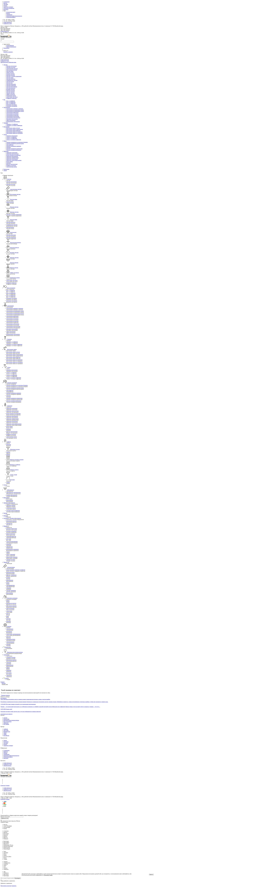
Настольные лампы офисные (13, 130)
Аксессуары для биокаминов (13, 634)
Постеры (8, 618)
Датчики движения (11, 590)
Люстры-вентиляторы (11, 86)
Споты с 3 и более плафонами (13, 139)
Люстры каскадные (11, 84)
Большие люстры (10, 89)
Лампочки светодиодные (12, 153)
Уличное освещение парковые (13, 146)
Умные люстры (10, 72)
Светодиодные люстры (12, 68)
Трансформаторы (10, 585)
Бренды (5, 3)
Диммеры (8, 587)
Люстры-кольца (10, 81)
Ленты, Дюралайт (10, 554)
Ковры (8, 600)
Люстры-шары (9, 71)
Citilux (5, 734)
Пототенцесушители (11, 660)
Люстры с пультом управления (13, 76)
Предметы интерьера (12, 598)
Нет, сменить (6, 30)
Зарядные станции (10, 505)
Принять (151, 874)
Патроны (8, 162)
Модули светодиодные (11, 164)
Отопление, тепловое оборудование (12, 518)
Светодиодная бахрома (12, 541)
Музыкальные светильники (13, 121)
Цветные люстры (10, 75)
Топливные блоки (10, 639)
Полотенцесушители (11, 520)
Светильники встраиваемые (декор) (15, 110)
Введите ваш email (5, 816)
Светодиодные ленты (11, 166)
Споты (5, 134)
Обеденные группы (15, 449)
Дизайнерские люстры (11, 80)
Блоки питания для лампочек (13, 155)
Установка (5, 741)
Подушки (12, 479)
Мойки (8, 667)
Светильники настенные (12, 113)
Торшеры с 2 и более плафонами (14, 125)
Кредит (8, 13)
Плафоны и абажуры (11, 98)
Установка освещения (8, 8)
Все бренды (6, 735)
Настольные (6, 126)
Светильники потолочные (12, 116)
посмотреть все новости (6, 714)
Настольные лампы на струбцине (14, 133)
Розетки (8, 577)
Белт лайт (8, 539)
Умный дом (6, 562)
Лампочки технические (12, 159)
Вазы (7, 616)
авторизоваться (10, 45)
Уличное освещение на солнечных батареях (17, 142)
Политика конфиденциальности (14, 16)
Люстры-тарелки (10, 91)
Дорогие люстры (10, 93)
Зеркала (8, 452)
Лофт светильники (10, 120)
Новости (5, 751)
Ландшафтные (9, 144)
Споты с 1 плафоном (11, 137)
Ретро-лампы (9, 161)
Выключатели (9, 580)
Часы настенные (10, 608)
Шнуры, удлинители (11, 575)
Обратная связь (12, 62)
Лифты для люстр (10, 94)
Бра (4, 99)
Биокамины (9, 631)
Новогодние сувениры (11, 557)
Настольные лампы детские (13, 128)
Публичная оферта (10, 17)
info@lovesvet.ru (4, 62)
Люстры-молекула (10, 79)
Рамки (7, 582)
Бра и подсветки (11, 287)
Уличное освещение (12, 382)
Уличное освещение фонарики (13, 150)
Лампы (8, 551)
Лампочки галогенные (11, 152)
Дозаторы (8, 662)
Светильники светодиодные (13, 117)
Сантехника (6, 654)
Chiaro (5, 733)
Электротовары (11, 567)
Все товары (6, 724)
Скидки (7, 678)
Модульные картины (11, 605)
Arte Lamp (5, 730)
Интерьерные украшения (12, 549)
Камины (9, 626)
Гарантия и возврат (8, 745)
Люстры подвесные (11, 85)
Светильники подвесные (12, 115)
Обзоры (5, 753)
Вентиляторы (9, 500)
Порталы (8, 636)
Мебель (9, 441)
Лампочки (5, 151)
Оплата (5, 5)
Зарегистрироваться (11, 46)
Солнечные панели (11, 508)
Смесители (9, 675)
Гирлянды (8, 544)
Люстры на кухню (10, 67)
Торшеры (5, 122)
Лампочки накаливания (12, 156)
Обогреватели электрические (13, 492)
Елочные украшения (11, 531)
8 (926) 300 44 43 (5, 31)
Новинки (5, 515)
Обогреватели (10, 489)
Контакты (5, 9)
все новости (3, 698)
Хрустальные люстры (11, 70)
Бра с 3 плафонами (10, 103)
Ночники (8, 621)
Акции (5, 170)
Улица (4, 141)
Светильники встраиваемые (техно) (15, 111)
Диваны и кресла (14, 469)
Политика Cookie (48, 875)
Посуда (8, 613)
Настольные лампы (12, 349)
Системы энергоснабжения (13, 510)
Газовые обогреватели (11, 495)
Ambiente (5, 729)
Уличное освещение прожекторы (14, 148)
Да (1, 30)
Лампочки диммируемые (12, 157)
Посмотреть (6, 48)
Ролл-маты (9, 672)
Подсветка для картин (11, 106)
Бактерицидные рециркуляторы (15, 652)
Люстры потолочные (11, 66)
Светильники (6, 107)
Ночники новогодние (11, 528)
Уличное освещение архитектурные (15, 143)
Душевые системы (10, 657)
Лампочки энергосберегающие (13, 160)
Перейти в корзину (8, 52)
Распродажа (6, 169)
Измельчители (9, 665)
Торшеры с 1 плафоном (12, 124)
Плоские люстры (10, 73)
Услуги (5, 484)
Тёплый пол (9, 523)
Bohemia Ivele (6, 731)
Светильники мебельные (12, 112)
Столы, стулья (13, 474)
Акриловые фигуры (11, 536)
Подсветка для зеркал (11, 104)
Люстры (5, 64)
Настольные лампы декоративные (14, 129)
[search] (1, 40)
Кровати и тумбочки (15, 464)
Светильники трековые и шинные (14, 108)
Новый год (6, 526)
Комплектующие (10, 572)
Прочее (5, 513)
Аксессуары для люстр (11, 97)
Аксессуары (9, 611)
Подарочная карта (10, 12)
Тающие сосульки (10, 559)
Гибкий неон (9, 546)
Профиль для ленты (11, 165)
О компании (6, 1)
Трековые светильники (12, 135)
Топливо (8, 644)
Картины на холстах (11, 603)
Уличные (8, 147)
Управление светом (11, 95)
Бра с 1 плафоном (10, 101)
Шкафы (8, 454)
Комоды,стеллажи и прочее (16, 459)
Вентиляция (6, 497)
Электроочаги (9, 629)
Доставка (5, 4)
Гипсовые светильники (12, 119)
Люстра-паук (9, 82)
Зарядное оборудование (9, 502)
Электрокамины (10, 641)
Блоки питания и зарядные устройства (15, 569)
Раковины (8, 670)
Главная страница (5, 695)
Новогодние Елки (10, 533)
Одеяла (8, 482)
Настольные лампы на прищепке (14, 132)
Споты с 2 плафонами (11, 138)
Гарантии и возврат (8, 7)
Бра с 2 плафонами (10, 102)
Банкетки (8, 444)
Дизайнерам (9, 14)
